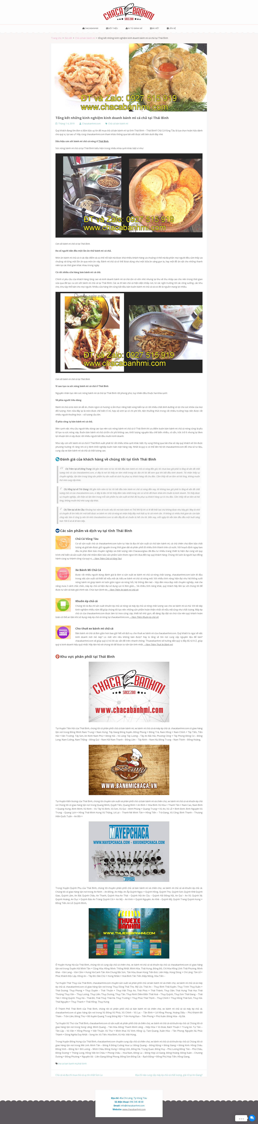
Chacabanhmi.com (91, 123)
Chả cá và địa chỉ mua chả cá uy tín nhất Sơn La (78, 1075)
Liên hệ (172, 28)
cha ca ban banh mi (67, 1063)
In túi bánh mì (135, 28)
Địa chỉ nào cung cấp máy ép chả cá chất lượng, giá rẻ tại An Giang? (169, 1075)
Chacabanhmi (91, 28)
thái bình (82, 1063)
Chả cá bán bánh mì (118, 123)
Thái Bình (103, 141)
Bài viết (155, 28)
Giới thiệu (113, 28)
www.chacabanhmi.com (134, 1109)
